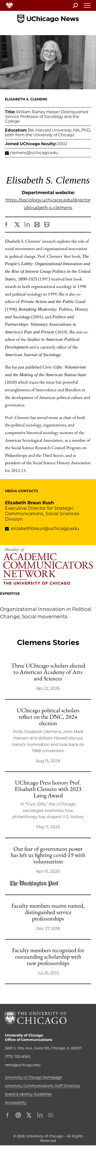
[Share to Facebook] (7, 224)
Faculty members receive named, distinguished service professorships (48, 912)
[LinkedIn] (27, 224)
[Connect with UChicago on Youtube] (51, 1116)
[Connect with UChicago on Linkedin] (40, 1116)
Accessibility (15, 1102)
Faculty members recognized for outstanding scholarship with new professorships (48, 956)
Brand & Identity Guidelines (28, 1094)
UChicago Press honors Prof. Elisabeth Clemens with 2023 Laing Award (48, 789)
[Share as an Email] (36, 224)
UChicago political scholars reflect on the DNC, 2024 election (48, 716)
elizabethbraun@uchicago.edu (45, 528)
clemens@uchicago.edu (34, 152)
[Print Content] (46, 224)
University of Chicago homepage (33, 1077)
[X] (17, 224)
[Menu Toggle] (87, 7)
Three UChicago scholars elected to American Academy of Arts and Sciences (48, 672)
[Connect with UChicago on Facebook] (8, 1116)
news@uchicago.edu (22, 1065)
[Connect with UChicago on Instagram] (18, 1116)
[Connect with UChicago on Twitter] (29, 1116)
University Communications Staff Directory (42, 1086)
